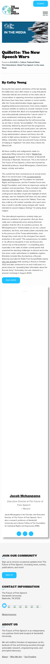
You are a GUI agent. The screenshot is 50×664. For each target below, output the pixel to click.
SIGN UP (9, 575)
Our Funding (30, 656)
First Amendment (9, 65)
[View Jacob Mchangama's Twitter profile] (25, 533)
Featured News (33, 62)
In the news (39, 65)
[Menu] (45, 12)
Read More (11, 280)
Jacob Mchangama (25, 496)
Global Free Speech (25, 65)
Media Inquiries (9, 614)
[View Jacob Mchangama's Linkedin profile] (31, 533)
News (4, 68)
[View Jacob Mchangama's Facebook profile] (19, 533)
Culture (23, 62)
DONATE (40, 4)
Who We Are (16, 656)
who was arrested (9, 262)
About (5, 656)
